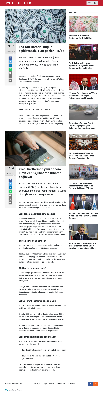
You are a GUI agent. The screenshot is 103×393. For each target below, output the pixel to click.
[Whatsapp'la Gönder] (10, 69)
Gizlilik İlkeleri (61, 384)
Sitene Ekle (71, 384)
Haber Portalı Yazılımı (15, 390)
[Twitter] (10, 61)
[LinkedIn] (10, 65)
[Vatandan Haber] (18, 3)
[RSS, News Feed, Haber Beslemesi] (95, 384)
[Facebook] (10, 58)
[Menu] (89, 3)
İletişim (51, 384)
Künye (45, 384)
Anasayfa (37, 384)
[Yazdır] (10, 76)
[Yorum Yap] (10, 80)
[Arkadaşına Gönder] (10, 73)
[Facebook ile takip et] (90, 384)
